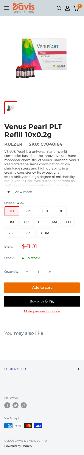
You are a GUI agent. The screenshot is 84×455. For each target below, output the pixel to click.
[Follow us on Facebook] (7, 405)
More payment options (42, 311)
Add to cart (42, 287)
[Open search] (59, 8)
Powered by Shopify (18, 445)
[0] (76, 8)
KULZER (13, 144)
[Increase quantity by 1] (49, 271)
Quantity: (11, 272)
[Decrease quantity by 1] (26, 271)
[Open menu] (6, 8)
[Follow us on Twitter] (15, 405)
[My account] (67, 8)
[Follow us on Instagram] (24, 405)
